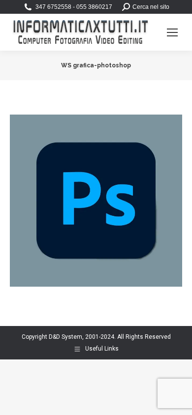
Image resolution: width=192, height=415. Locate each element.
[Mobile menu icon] (172, 32)
